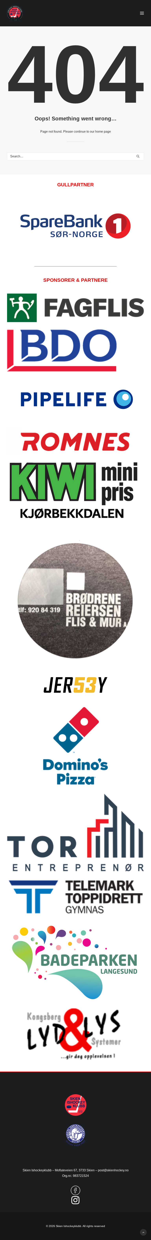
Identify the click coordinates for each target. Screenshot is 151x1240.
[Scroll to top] (143, 1232)
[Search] (75, 156)
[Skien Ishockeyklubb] (15, 13)
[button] (142, 13)
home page (103, 131)
